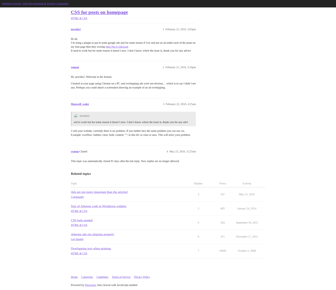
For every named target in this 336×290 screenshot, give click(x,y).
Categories (87, 276)
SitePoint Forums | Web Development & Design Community (35, 3)
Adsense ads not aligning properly (92, 234)
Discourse (90, 285)
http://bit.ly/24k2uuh (117, 46)
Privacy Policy (142, 276)
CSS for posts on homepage (99, 12)
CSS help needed (82, 220)
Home (74, 276)
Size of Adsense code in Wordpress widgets (98, 206)
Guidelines (102, 276)
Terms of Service (121, 276)
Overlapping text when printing (91, 248)
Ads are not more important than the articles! (99, 192)
